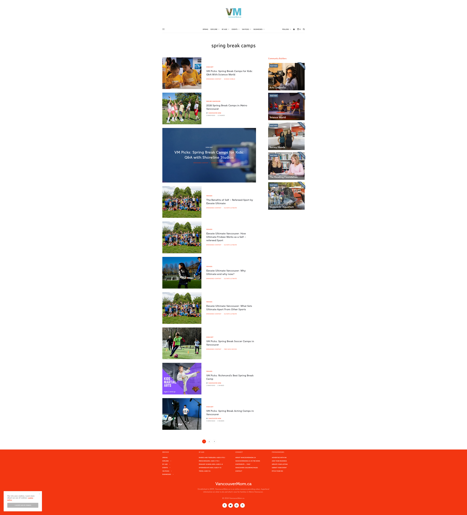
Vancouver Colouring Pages (246, 467)
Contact (238, 471)
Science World (277, 117)
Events (234, 29)
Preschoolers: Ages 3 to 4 (209, 461)
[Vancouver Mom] (233, 13)
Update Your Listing (280, 464)
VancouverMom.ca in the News (247, 461)
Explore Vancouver (213, 101)
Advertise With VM (279, 457)
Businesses (258, 29)
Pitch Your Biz (277, 471)
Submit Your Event (279, 467)
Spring (205, 29)
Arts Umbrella (277, 87)
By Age (224, 29)
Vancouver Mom (214, 113)
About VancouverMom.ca (245, 457)
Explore (214, 29)
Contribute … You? (242, 464)
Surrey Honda (277, 147)
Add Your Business (279, 461)
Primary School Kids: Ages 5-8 (211, 464)
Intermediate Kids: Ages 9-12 (210, 467)
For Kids (209, 196)
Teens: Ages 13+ (205, 471)
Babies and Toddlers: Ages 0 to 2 (212, 457)
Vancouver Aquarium (281, 206)
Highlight (209, 67)
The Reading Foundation (283, 177)
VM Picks (245, 29)
